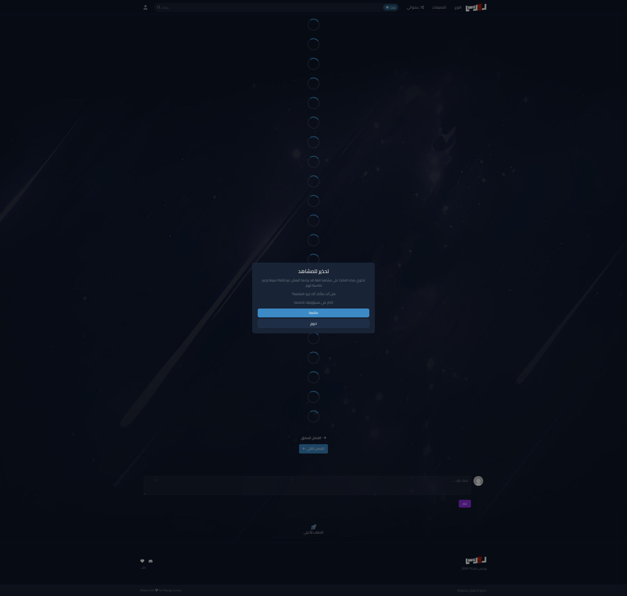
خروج (313, 323)
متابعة (313, 313)
